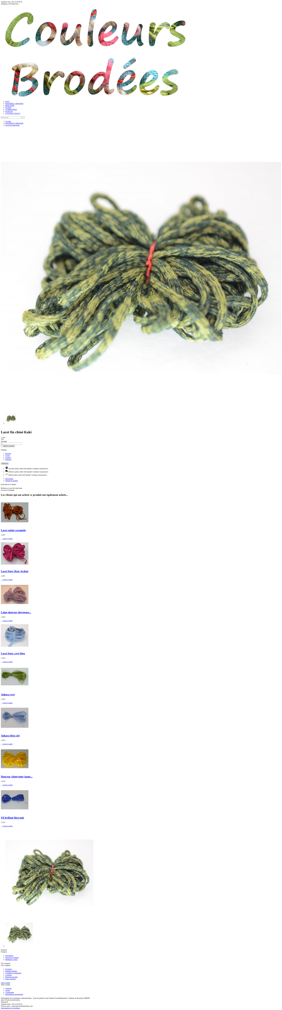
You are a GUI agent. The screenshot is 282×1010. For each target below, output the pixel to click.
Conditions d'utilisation (13, 973)
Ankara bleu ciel (10, 735)
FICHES (8, 108)
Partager (8, 454)
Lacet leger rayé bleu (13, 653)
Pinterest (8, 459)
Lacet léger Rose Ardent (14, 571)
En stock (4, 490)
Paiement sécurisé (11, 977)
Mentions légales (11, 971)
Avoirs (7, 990)
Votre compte (5, 983)
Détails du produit (11, 481)
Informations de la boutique (10, 1008)
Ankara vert (8, 694)
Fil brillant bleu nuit (12, 817)
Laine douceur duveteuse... (16, 612)
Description (9, 479)
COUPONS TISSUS (12, 113)
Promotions (9, 956)
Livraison (8, 969)
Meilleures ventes (11, 960)
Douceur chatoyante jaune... (16, 776)
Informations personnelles (14, 994)
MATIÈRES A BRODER (14, 104)
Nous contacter (10, 979)
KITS (7, 102)
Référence (4, 488)
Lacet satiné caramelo (13, 530)
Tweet (7, 456)
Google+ (8, 458)
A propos (8, 975)
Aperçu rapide (7, 539)
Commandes (9, 992)
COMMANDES (11, 109)
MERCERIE (9, 106)
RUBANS (9, 111)
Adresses (8, 988)
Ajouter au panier (8, 446)
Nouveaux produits (12, 958)
